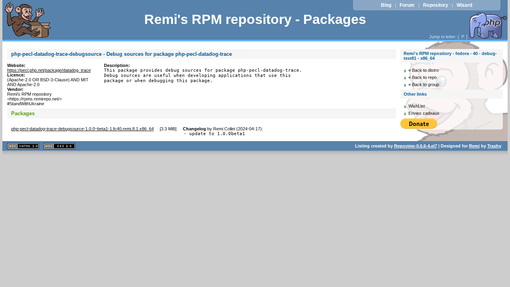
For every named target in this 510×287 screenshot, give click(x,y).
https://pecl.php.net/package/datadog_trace (49, 70)
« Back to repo (422, 77)
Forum (407, 5)
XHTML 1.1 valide (23, 146)
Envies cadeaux (423, 113)
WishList (416, 106)
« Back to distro (423, 70)
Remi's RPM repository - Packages (255, 19)
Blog (386, 5)
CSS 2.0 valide (59, 146)
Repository (435, 5)
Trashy (494, 146)
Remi (474, 146)
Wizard (464, 5)
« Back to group (423, 84)
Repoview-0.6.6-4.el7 (415, 146)
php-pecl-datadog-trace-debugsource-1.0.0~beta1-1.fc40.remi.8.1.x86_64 (82, 128)
